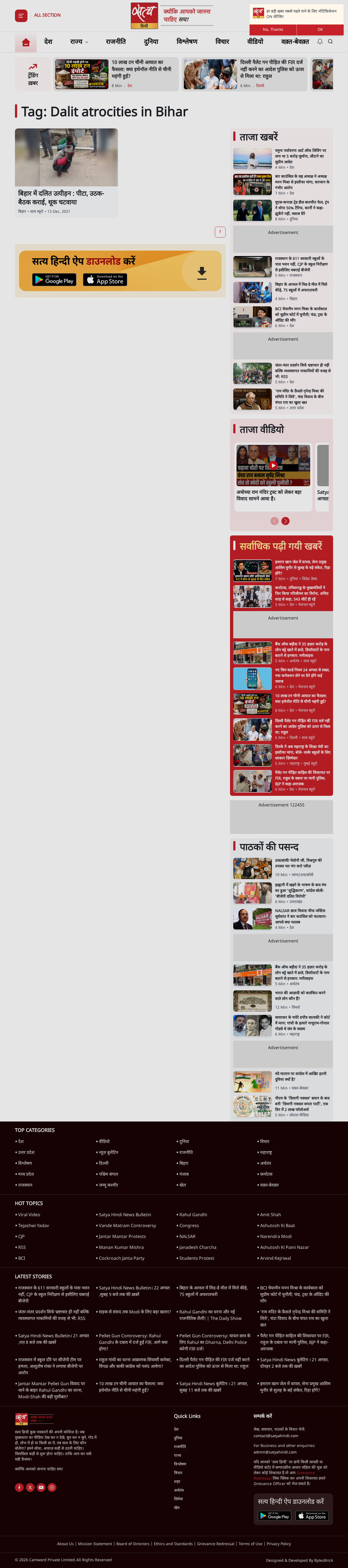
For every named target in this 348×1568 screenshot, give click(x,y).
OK (320, 29)
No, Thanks (273, 29)
